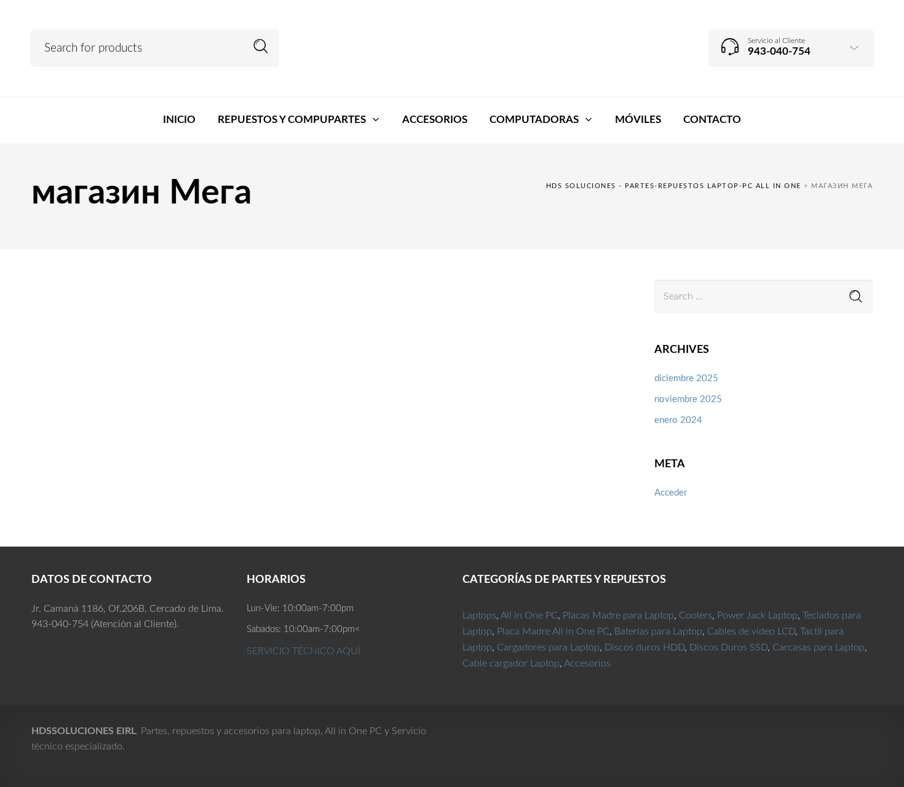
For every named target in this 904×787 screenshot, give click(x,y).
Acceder (670, 492)
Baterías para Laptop (658, 631)
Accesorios (587, 663)
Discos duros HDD (644, 647)
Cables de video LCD (751, 631)
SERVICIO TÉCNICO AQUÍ (303, 651)
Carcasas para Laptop (818, 647)
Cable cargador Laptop (511, 663)
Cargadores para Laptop (548, 647)
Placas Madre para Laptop (618, 615)
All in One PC (529, 615)
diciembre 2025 (686, 378)
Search (261, 46)
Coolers (695, 615)
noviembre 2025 (688, 399)
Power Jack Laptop (757, 615)
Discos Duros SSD (728, 647)
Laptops (479, 615)
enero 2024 (678, 420)
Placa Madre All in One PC (553, 631)
